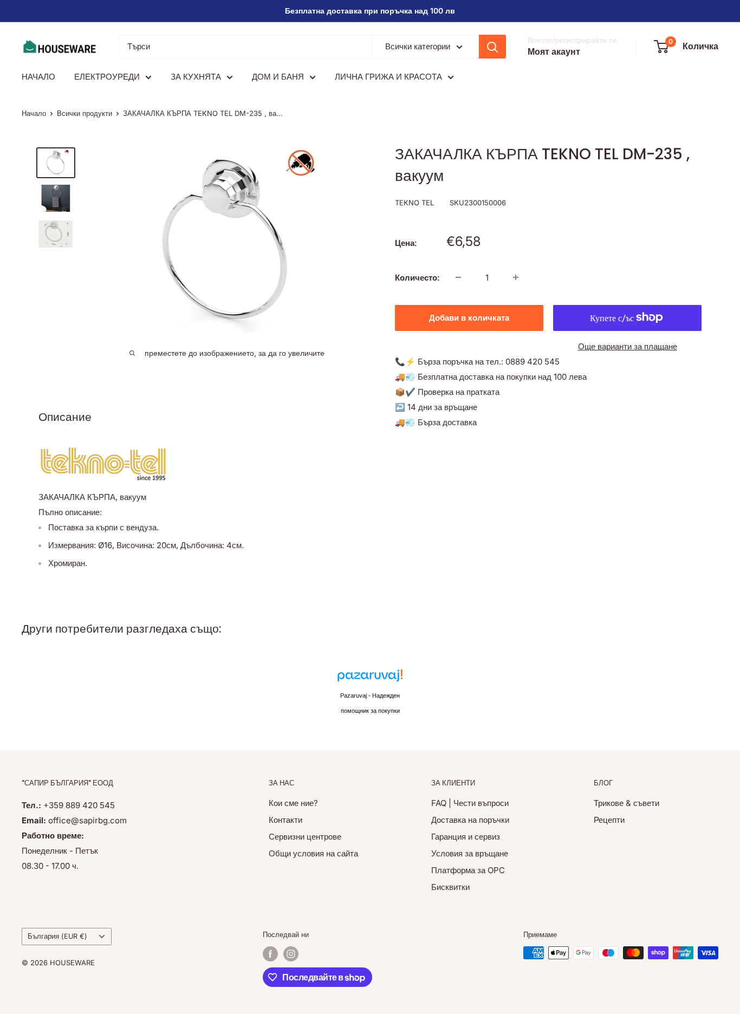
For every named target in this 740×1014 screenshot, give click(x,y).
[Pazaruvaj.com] (370, 678)
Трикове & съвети (626, 803)
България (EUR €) (57, 936)
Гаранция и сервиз (465, 836)
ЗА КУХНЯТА (196, 77)
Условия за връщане (469, 853)
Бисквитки (450, 887)
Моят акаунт (554, 51)
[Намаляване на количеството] (458, 277)
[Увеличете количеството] (515, 277)
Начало (34, 113)
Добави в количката (469, 317)
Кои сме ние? (293, 803)
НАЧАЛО (38, 77)
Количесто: (417, 277)
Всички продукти (84, 113)
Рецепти (609, 820)
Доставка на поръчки (470, 820)
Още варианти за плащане (627, 346)
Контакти (285, 820)
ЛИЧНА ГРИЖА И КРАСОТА (388, 77)
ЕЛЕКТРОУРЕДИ (107, 77)
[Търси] (492, 46)
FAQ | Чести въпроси (470, 803)
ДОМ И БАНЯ (278, 77)
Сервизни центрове (305, 836)
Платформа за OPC (468, 870)
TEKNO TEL (414, 202)
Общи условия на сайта (313, 853)
